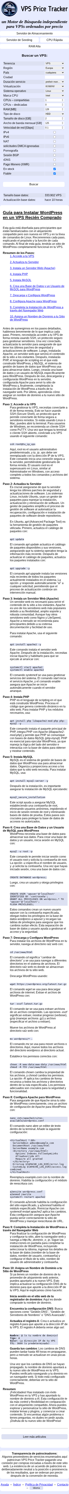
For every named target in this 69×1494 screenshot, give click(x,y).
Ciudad (8, 77)
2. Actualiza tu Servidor (24, 262)
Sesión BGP (11, 155)
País (6, 72)
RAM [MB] (9, 109)
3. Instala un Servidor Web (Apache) (32, 268)
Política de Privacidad (39, 1484)
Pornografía (10, 150)
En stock (8, 168)
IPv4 (6, 132)
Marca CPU (10, 95)
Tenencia (9, 63)
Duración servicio (14, 81)
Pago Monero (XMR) (16, 164)
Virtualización (12, 86)
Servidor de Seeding (19, 39)
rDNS (6, 159)
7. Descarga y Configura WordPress (32, 295)
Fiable (7, 173)
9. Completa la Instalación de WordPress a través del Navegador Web (36, 309)
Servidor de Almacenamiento (34, 33)
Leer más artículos (34, 1436)
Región (8, 68)
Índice (17, 1484)
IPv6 (6, 136)
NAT (6, 141)
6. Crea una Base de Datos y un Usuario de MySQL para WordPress (37, 288)
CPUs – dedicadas (15, 104)
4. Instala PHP (19, 274)
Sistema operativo (14, 90)
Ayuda (5, 1484)
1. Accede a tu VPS (22, 256)
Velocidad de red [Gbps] (18, 127)
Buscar (33, 184)
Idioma (36, 1488)
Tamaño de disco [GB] (17, 118)
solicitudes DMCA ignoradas (21, 146)
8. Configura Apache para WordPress (33, 301)
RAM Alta (35, 46)
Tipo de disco (11, 113)
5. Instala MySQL (20, 280)
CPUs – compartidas (16, 100)
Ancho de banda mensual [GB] (22, 123)
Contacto (62, 1484)
